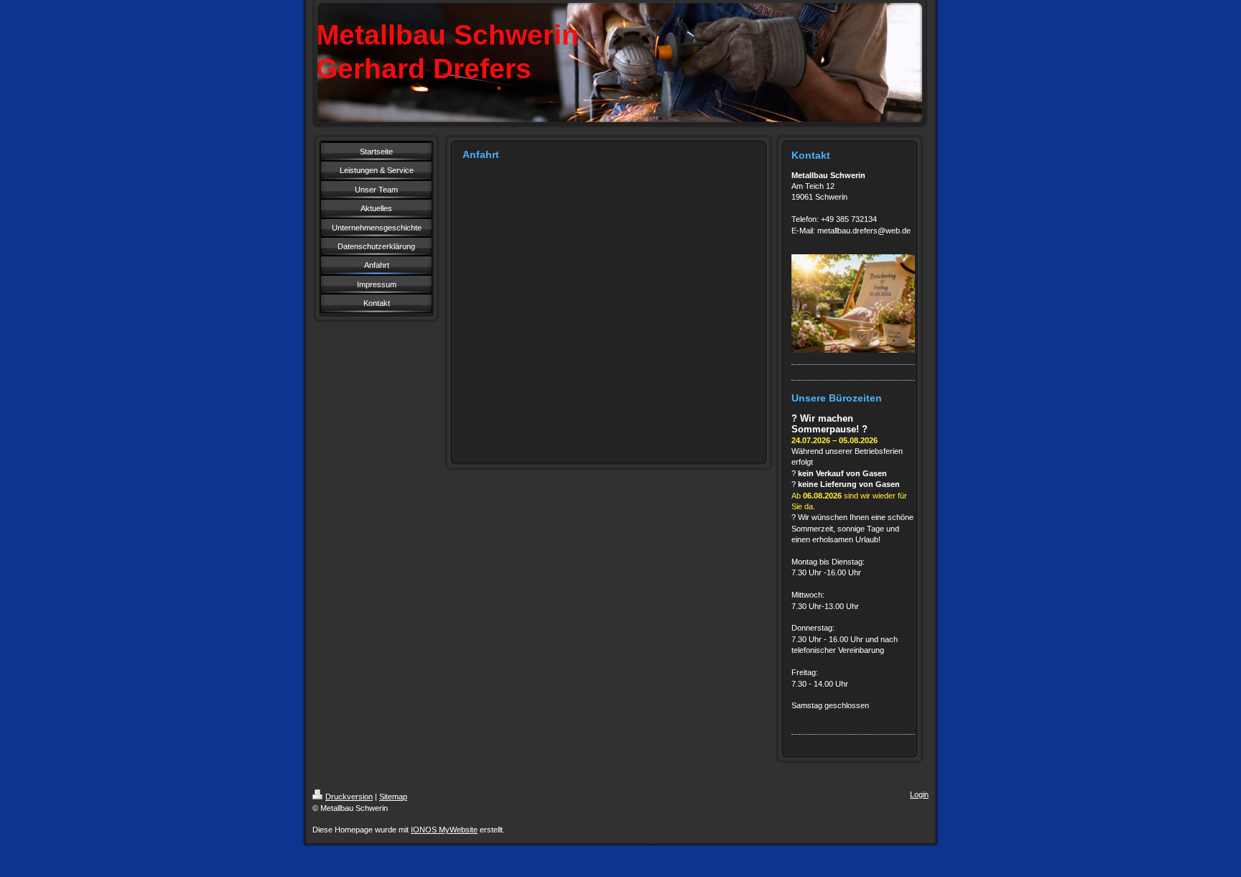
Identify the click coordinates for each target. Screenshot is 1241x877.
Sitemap (393, 796)
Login (919, 794)
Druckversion (349, 796)
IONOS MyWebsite (444, 829)
